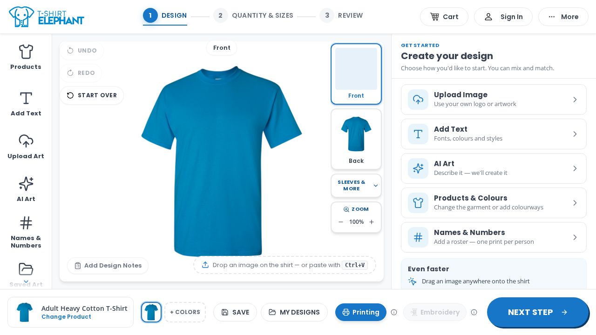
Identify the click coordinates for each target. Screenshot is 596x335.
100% (356, 222)
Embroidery (440, 312)
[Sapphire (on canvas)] (151, 312)
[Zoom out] (340, 221)
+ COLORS (185, 312)
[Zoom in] (371, 221)
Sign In (512, 16)
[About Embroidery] (474, 312)
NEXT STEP (530, 312)
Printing (365, 312)
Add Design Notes (113, 265)
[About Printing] (394, 312)
